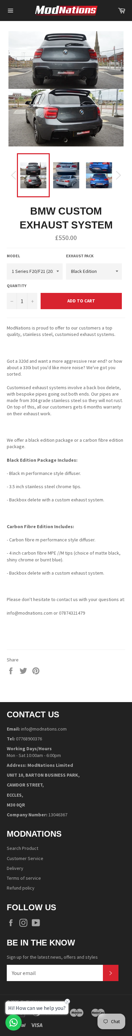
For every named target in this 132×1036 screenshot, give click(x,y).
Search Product (22, 848)
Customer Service (25, 858)
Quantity (16, 285)
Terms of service (24, 878)
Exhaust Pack (79, 255)
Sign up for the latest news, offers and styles (52, 957)
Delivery (15, 868)
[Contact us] (13, 1022)
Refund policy (21, 888)
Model (13, 255)
